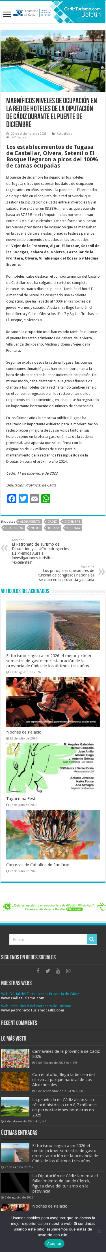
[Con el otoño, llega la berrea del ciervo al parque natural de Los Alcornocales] (15, 1081)
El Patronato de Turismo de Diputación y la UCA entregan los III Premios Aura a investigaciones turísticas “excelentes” (40, 551)
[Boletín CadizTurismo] (53, 12)
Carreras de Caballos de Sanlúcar (38, 864)
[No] (99, 1231)
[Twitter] (48, 971)
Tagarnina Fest (21, 798)
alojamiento (30, 522)
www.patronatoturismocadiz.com (32, 1010)
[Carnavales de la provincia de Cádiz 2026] (15, 1058)
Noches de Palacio (24, 732)
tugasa (53, 528)
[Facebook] (37, 971)
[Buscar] (92, 939)
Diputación (14, 528)
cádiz (52, 522)
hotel (35, 528)
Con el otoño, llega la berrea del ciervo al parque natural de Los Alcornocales (63, 1079)
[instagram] (68, 971)
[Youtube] (58, 971)
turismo (73, 528)
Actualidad (64, 134)
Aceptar (54, 1243)
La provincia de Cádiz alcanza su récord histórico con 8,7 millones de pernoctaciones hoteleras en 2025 (64, 1107)
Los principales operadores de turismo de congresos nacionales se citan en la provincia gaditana (66, 573)
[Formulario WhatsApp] (53, 909)
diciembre (72, 522)
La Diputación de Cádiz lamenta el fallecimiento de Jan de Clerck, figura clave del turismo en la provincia (65, 1183)
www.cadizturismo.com (22, 998)
